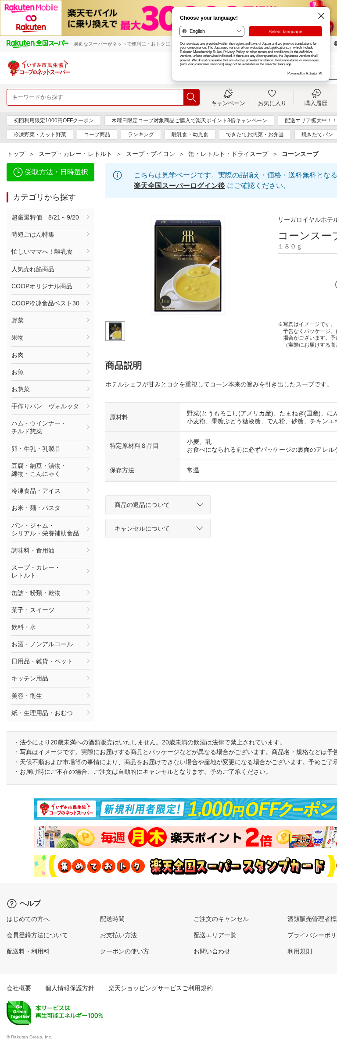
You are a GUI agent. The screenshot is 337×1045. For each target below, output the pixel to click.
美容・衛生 (26, 695)
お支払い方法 (118, 935)
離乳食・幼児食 (190, 134)
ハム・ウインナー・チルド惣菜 (39, 427)
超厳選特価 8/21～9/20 (45, 217)
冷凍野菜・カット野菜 (40, 134)
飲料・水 (23, 627)
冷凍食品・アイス (36, 490)
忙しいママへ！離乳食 (42, 251)
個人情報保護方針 (69, 988)
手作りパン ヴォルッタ (45, 406)
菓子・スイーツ (32, 609)
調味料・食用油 (32, 550)
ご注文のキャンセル (221, 918)
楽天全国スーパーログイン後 (179, 185)
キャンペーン (228, 103)
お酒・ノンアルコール (42, 644)
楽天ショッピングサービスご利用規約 (160, 988)
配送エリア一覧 (215, 935)
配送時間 (112, 918)
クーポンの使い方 (124, 951)
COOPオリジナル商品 (41, 286)
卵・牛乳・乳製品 (36, 448)
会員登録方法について (37, 935)
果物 (17, 337)
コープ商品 (97, 134)
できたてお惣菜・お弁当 (255, 134)
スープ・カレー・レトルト (75, 153)
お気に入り (272, 103)
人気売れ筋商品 (32, 269)
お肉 (17, 354)
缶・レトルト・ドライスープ (228, 153)
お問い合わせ (212, 951)
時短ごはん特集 (32, 234)
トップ (16, 153)
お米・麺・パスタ (36, 507)
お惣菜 (20, 389)
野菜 (17, 320)
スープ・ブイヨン (150, 153)
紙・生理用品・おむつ (42, 712)
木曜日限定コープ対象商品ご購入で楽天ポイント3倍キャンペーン (189, 120)
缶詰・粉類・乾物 (36, 592)
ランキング (141, 134)
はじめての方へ (28, 918)
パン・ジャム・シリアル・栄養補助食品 (45, 529)
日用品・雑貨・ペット (42, 661)
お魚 (17, 371)
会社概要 (19, 988)
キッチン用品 (29, 678)
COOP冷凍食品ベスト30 (45, 303)
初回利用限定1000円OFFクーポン (54, 120)
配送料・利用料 (28, 951)
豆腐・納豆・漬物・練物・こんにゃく (39, 469)
